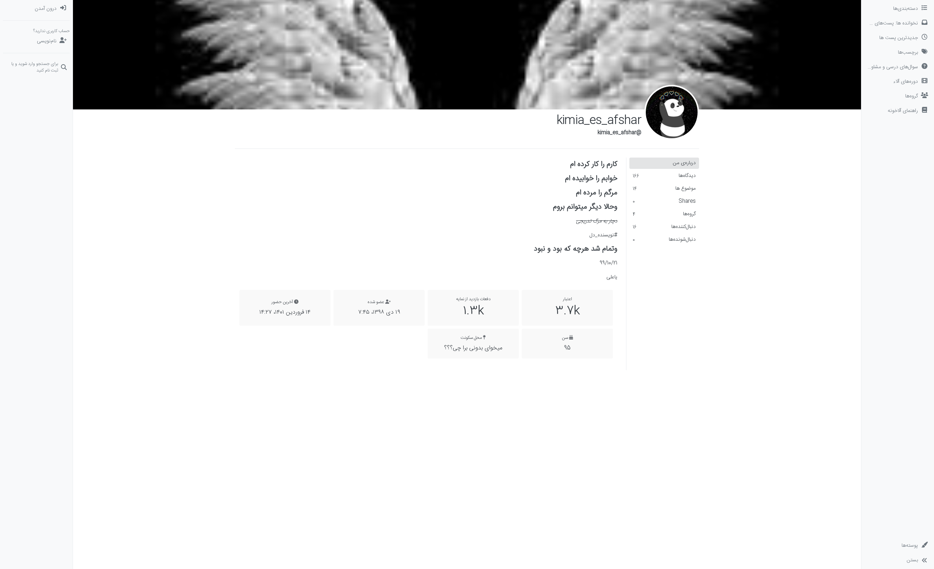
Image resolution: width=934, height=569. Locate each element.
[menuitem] (36, 9)
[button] (897, 111)
